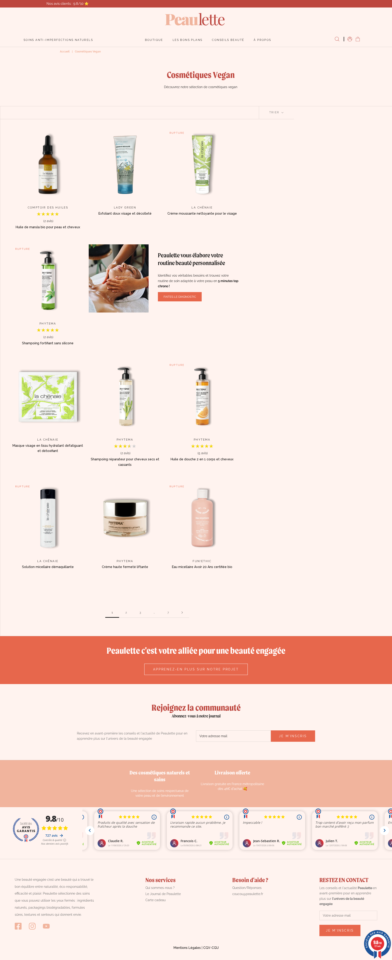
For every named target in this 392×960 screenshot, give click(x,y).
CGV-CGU (211, 948)
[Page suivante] (182, 613)
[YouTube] (46, 926)
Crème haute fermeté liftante (125, 567)
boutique (154, 40)
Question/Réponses (247, 888)
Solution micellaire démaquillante (48, 567)
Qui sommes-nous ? (160, 888)
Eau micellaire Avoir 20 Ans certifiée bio (202, 567)
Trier (275, 112)
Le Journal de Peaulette (163, 894)
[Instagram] (32, 926)
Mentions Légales (187, 948)
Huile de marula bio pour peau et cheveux (48, 227)
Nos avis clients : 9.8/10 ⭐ (68, 4)
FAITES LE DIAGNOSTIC (180, 296)
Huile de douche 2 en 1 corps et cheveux (202, 459)
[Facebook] (18, 926)
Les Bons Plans (188, 40)
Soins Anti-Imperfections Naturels (58, 40)
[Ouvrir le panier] (357, 39)
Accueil (65, 51)
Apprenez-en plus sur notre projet (196, 669)
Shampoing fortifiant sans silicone (48, 343)
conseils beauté (228, 40)
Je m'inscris (293, 736)
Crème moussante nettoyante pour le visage (202, 213)
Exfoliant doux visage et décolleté (125, 213)
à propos (262, 40)
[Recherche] (337, 39)
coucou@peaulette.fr (247, 894)
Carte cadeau (155, 900)
